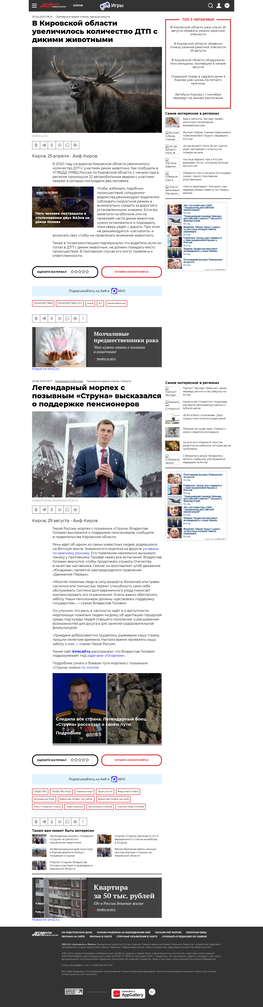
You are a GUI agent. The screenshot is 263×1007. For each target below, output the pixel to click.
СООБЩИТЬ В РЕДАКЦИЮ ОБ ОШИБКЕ (184, 936)
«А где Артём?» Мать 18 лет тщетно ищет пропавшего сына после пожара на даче (205, 149)
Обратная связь (196, 932)
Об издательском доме (77, 932)
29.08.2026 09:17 (42, 381)
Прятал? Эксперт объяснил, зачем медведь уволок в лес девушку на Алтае (205, 391)
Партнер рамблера (97, 992)
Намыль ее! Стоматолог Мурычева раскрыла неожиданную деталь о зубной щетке (205, 405)
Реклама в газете (101, 936)
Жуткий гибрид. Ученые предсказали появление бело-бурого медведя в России (207, 135)
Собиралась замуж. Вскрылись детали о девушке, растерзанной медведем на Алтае (204, 459)
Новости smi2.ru (45, 369)
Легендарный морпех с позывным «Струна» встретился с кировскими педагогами (71, 839)
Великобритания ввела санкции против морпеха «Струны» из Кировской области (135, 852)
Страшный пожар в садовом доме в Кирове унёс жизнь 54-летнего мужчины (198, 80)
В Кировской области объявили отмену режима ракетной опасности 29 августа (198, 47)
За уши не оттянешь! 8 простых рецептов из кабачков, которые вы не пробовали (207, 445)
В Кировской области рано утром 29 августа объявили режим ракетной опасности (198, 31)
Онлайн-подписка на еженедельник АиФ (123, 932)
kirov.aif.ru (81, 651)
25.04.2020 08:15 (42, 16)
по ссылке (90, 667)
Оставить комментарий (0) (132, 272)
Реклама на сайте (73, 936)
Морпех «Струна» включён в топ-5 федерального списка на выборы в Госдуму (136, 839)
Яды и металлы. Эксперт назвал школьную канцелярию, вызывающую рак (203, 122)
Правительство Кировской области (55, 500)
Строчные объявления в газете (137, 936)
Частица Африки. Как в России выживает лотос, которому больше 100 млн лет (205, 162)
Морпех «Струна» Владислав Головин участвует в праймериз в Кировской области (71, 865)
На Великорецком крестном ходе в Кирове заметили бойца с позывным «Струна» (71, 852)
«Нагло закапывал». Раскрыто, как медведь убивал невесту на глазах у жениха (206, 190)
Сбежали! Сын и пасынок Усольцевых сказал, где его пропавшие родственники (207, 176)
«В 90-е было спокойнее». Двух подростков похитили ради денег (204, 417)
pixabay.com (40, 135)
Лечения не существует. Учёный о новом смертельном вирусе (204, 430)
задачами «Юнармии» (106, 656)
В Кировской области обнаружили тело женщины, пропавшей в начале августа (198, 63)
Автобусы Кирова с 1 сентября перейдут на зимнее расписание (198, 96)
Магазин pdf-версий (168, 932)
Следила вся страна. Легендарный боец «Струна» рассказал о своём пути (101, 722)
